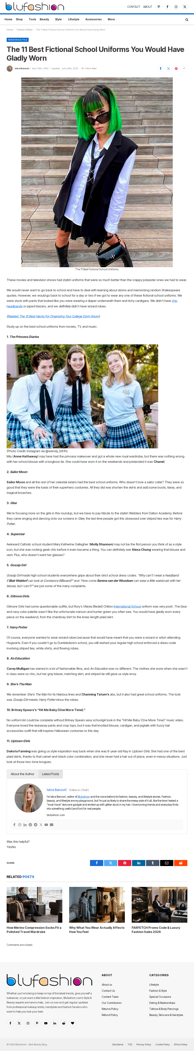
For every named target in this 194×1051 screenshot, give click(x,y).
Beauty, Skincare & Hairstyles (166, 1015)
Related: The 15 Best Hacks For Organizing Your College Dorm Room (53, 316)
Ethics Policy (180, 1044)
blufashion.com (56, 815)
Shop (19, 19)
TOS (130, 1044)
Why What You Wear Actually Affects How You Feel (96, 930)
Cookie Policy (163, 1044)
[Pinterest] (30, 825)
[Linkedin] (25, 825)
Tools (32, 19)
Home (8, 19)
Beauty (44, 19)
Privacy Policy (143, 1044)
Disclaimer (117, 1044)
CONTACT (133, 6)
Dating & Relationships (162, 1002)
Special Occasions (160, 996)
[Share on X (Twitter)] (168, 68)
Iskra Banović (22, 68)
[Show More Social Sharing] (184, 68)
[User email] (51, 825)
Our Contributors (111, 1002)
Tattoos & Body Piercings (163, 1008)
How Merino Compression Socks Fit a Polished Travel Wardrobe (34, 930)
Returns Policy (110, 1008)
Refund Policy (110, 1015)
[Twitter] (41, 825)
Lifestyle (73, 19)
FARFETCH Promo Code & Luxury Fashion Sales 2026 (156, 930)
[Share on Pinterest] (176, 68)
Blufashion (84, 796)
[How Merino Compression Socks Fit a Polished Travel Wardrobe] (34, 905)
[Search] (186, 19)
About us (107, 984)
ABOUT (147, 6)
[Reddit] (35, 825)
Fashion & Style (24, 29)
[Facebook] (14, 825)
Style (58, 19)
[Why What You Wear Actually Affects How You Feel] (97, 905)
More (111, 19)
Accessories (93, 19)
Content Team (110, 996)
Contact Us (108, 990)
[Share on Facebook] (160, 68)
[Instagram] (19, 825)
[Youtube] (46, 825)
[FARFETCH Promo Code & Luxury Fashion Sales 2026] (159, 905)
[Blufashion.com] (35, 6)
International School (127, 606)
